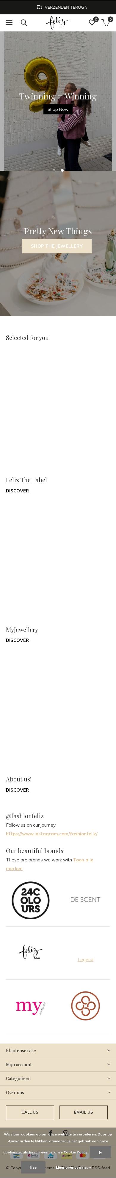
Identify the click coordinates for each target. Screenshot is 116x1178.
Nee (33, 1167)
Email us (83, 1112)
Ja (100, 1152)
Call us (29, 1112)
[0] (105, 22)
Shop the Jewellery (57, 246)
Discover (17, 491)
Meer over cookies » (73, 1167)
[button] (9, 22)
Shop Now (58, 109)
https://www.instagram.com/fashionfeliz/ (52, 834)
